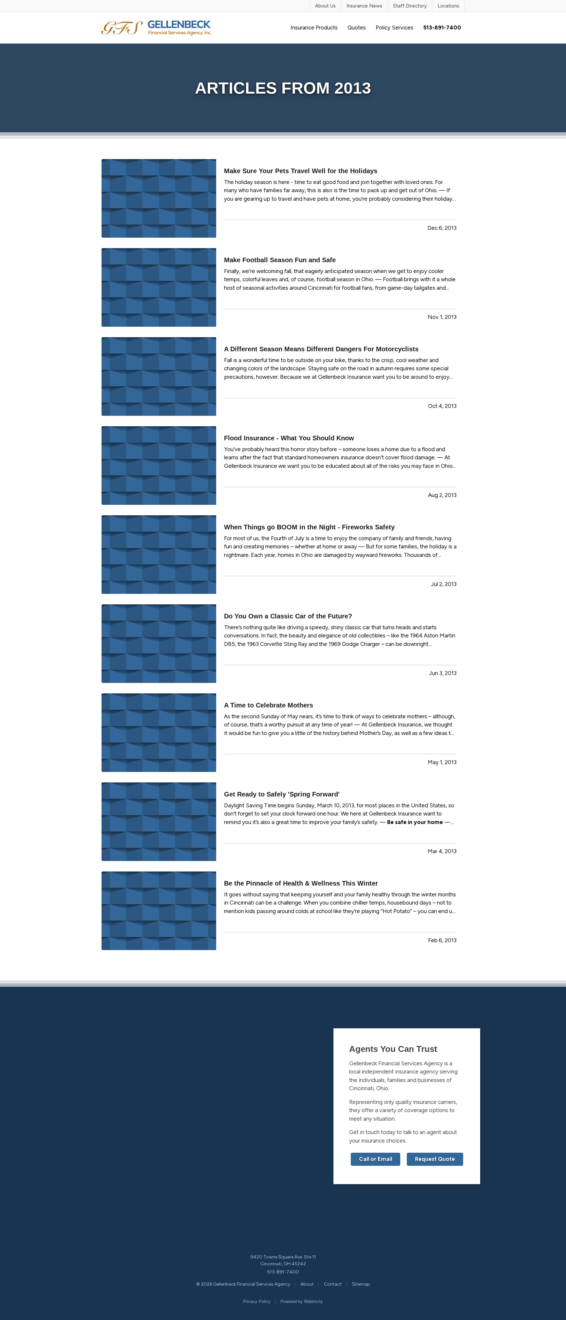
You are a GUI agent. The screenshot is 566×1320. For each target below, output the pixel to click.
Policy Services (394, 27)
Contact (333, 1284)
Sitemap (361, 1284)
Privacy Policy (257, 1301)
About (307, 1284)
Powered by (301, 1301)
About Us (325, 6)
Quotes (357, 27)
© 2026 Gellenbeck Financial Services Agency (243, 1284)
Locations (448, 6)
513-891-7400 (283, 1272)
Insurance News (364, 6)
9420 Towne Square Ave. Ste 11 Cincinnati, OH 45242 (283, 1260)
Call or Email (375, 1159)
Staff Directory (410, 6)
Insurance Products (314, 27)
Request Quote (435, 1159)
